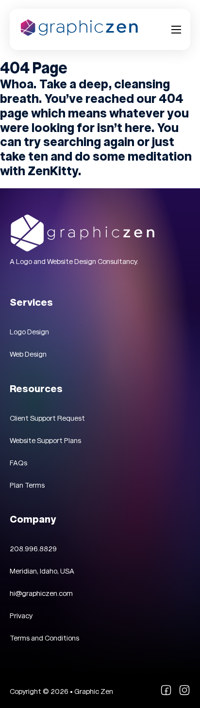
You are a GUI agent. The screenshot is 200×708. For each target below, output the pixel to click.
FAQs (18, 463)
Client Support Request (47, 418)
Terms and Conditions (44, 638)
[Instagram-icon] (184, 693)
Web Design (28, 354)
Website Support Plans (45, 440)
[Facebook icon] (166, 693)
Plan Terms (27, 485)
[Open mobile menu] (176, 29)
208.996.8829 (33, 548)
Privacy (21, 615)
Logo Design (29, 332)
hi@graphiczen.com (41, 593)
